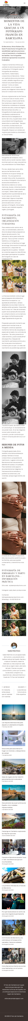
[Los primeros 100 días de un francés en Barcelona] (14, 875)
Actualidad (14, 14)
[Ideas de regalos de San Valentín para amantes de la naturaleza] (14, 766)
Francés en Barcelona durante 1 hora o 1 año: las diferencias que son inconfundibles (14, 859)
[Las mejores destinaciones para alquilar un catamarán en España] (14, 712)
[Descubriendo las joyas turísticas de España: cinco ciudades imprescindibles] (14, 792)
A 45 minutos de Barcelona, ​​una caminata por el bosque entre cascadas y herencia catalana (12, 940)
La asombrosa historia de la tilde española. (21, 690)
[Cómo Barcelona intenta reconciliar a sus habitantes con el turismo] (14, 956)
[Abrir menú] (24, 3)
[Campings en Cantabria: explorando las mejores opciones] (14, 821)
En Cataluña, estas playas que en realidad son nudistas (7, 691)
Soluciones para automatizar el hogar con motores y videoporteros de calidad (13, 751)
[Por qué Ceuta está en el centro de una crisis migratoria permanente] (14, 901)
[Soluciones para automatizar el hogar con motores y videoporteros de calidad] (14, 738)
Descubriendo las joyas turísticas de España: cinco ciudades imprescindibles (14, 805)
